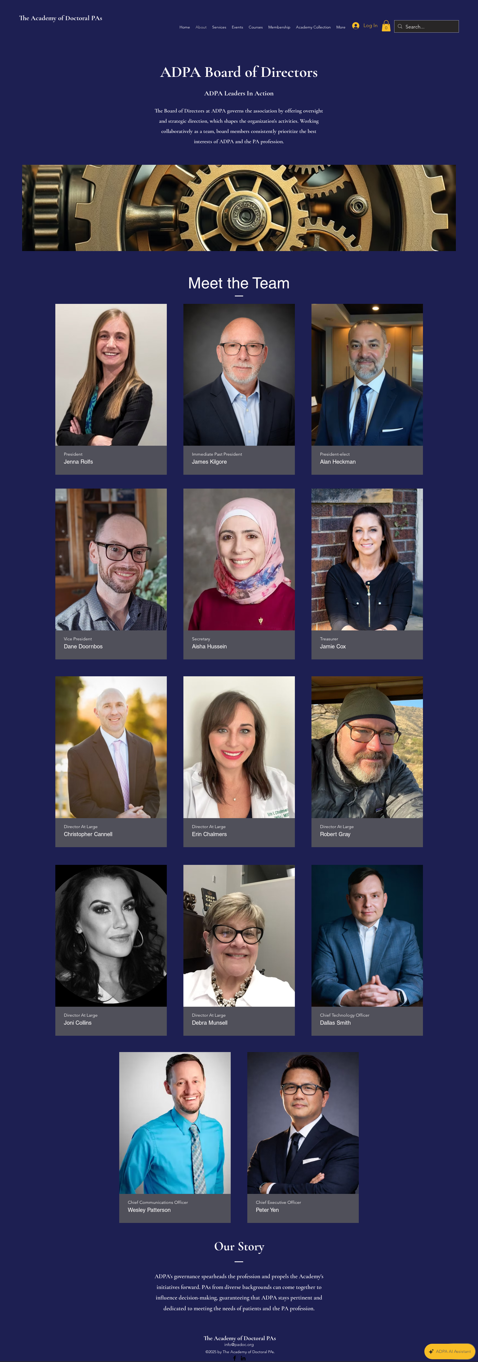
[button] (386, 26)
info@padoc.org (239, 1344)
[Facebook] (234, 1358)
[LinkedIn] (243, 1358)
